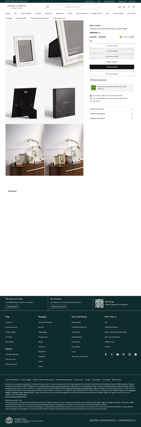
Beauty (70, 13)
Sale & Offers (131, 13)
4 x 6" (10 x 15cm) (111, 46)
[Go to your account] (124, 7)
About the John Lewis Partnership (115, 332)
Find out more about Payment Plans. (15, 397)
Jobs (106, 322)
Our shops (8, 337)
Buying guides (43, 332)
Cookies (87, 380)
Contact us (9, 322)
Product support (10, 332)
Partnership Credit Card (79, 327)
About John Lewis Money (80, 356)
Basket (41, 342)
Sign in (120, 7)
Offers (41, 361)
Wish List (42, 347)
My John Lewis (122, 1)
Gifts (107, 13)
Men (15, 13)
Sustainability (96, 380)
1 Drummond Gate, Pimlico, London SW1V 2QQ (53, 386)
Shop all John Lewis (59, 18)
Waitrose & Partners (111, 327)
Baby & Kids (59, 13)
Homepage (8, 18)
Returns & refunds (11, 364)
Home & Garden (26, 13)
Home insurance (77, 337)
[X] (112, 355)
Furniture (38, 13)
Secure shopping (26, 380)
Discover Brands (118, 13)
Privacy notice (79, 380)
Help (98, 1)
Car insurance (76, 347)
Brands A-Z (42, 351)
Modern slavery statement (64, 380)
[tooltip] (132, 36)
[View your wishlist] (128, 7)
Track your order (10, 359)
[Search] (47, 7)
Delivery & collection (11, 354)
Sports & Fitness (82, 13)
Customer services (11, 327)
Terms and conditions (12, 380)
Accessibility (106, 380)
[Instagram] (130, 355)
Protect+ (108, 347)
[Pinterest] (123, 355)
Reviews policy (116, 380)
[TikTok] (135, 355)
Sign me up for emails (59, 307)
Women (7, 13)
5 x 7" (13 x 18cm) (103, 51)
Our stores (132, 1)
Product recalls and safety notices (43, 380)
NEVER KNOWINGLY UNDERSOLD (16, 1)
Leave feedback (12, 307)
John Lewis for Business (112, 337)
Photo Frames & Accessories (40, 18)
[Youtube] (118, 355)
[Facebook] (106, 355)
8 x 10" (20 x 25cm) (104, 56)
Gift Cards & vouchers (45, 322)
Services (41, 327)
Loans (73, 351)
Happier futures (110, 342)
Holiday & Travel (96, 13)
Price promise (9, 342)
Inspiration (42, 356)
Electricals (48, 13)
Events (41, 366)
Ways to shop (89, 1)
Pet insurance (76, 342)
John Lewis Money (109, 1)
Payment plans (76, 322)
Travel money (76, 332)
